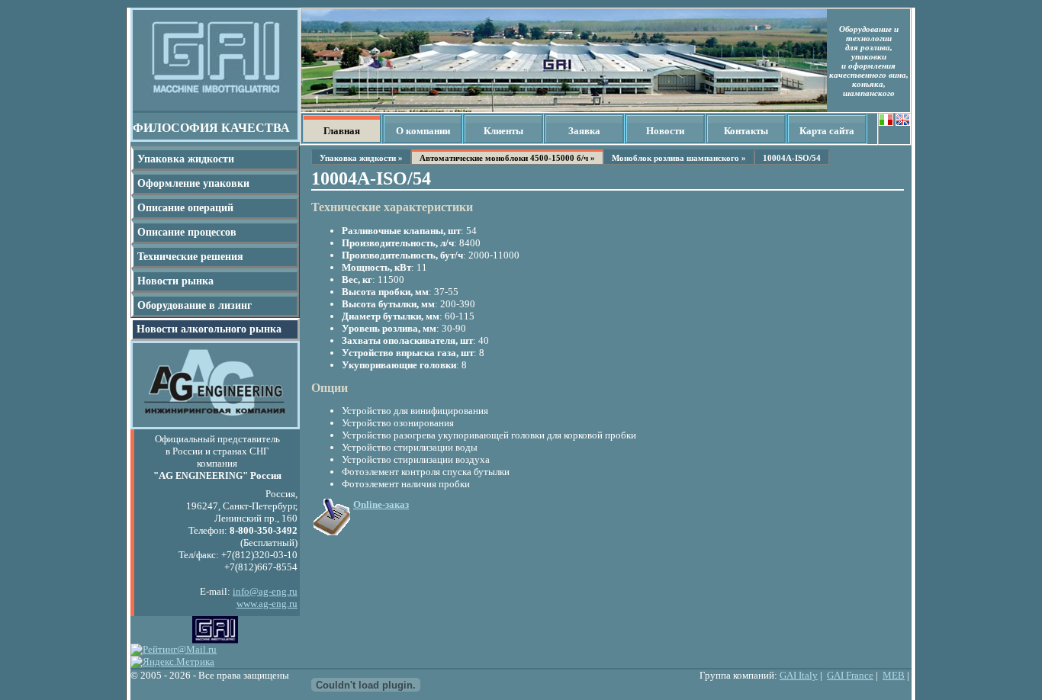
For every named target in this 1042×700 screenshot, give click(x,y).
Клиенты (503, 130)
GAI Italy (799, 675)
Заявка (584, 130)
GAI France (850, 675)
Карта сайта (826, 130)
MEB (894, 675)
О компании (423, 130)
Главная (341, 130)
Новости (665, 130)
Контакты (746, 130)
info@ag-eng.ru (265, 591)
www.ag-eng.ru (266, 603)
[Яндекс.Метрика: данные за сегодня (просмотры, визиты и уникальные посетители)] (172, 662)
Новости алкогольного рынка (209, 329)
